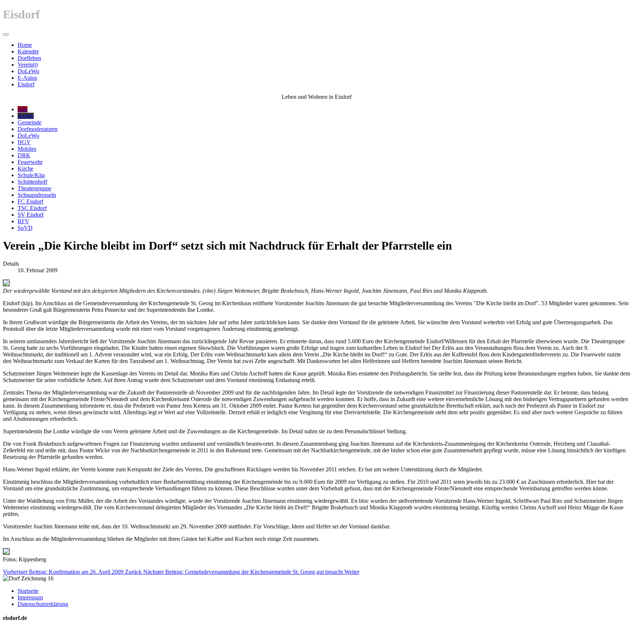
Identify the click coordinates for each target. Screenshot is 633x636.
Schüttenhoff (32, 182)
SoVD (25, 228)
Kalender (28, 51)
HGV (24, 142)
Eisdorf (26, 84)
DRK (24, 155)
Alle (22, 109)
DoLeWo (28, 71)
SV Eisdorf (31, 215)
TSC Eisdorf (32, 208)
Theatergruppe (34, 188)
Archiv (26, 116)
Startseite (28, 591)
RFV (23, 221)
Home (25, 45)
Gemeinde (29, 122)
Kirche (25, 168)
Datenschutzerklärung (43, 604)
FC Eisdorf (30, 201)
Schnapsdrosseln (37, 195)
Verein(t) (28, 64)
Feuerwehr (30, 162)
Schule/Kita (31, 175)
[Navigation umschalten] (6, 34)
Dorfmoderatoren (38, 129)
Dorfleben (29, 58)
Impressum (30, 597)
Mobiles (27, 149)
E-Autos (27, 78)
